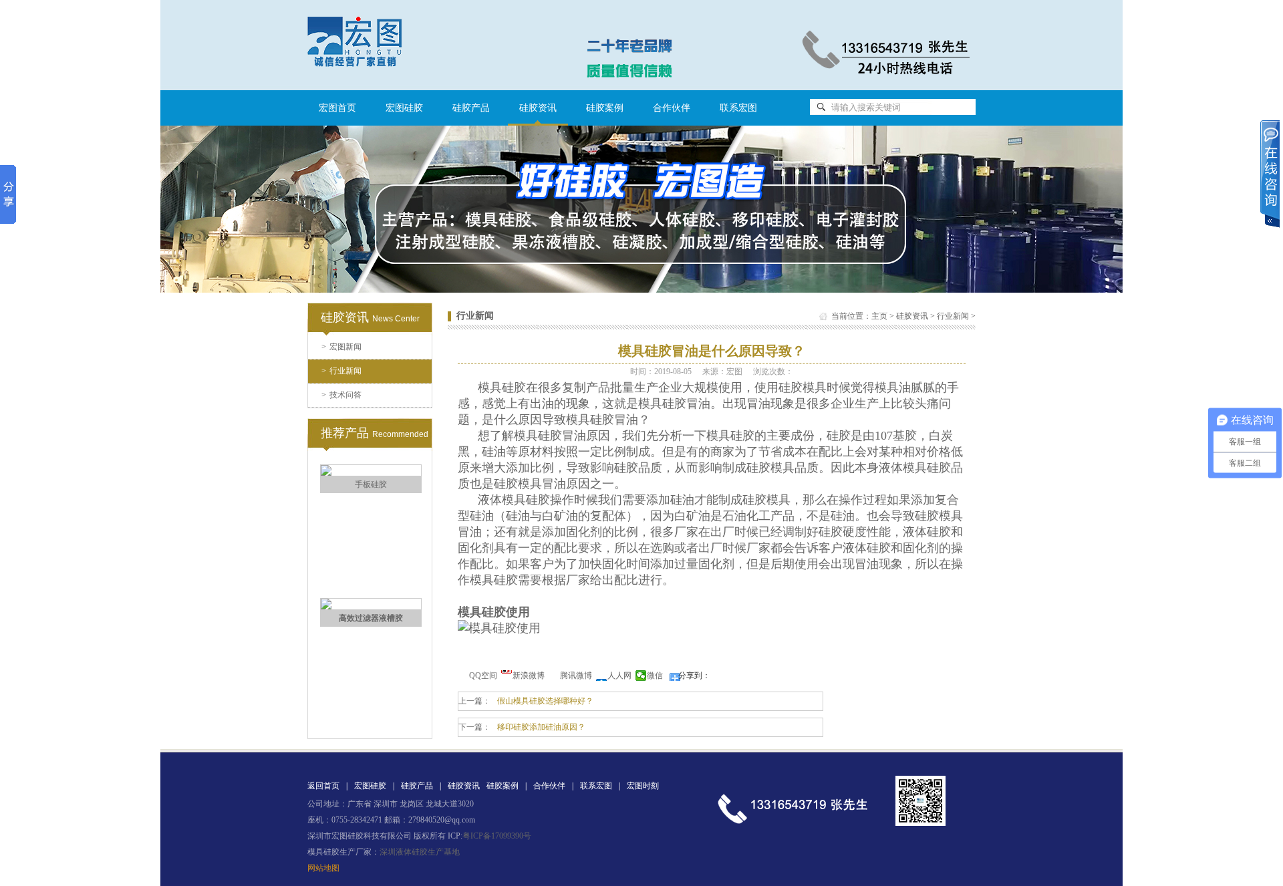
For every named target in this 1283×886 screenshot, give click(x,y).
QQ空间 (483, 675)
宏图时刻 (643, 785)
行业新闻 (341, 371)
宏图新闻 (341, 346)
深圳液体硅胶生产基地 (420, 852)
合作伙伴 (671, 108)
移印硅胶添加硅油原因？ (541, 727)
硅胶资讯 (912, 316)
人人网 (619, 675)
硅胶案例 (604, 108)
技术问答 (341, 395)
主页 (879, 316)
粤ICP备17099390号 (496, 836)
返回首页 (323, 785)
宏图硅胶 (404, 108)
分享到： (694, 675)
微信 (655, 675)
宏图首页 (337, 108)
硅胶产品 (471, 108)
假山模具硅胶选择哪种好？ (545, 701)
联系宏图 (738, 108)
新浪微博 (529, 675)
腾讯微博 (576, 675)
